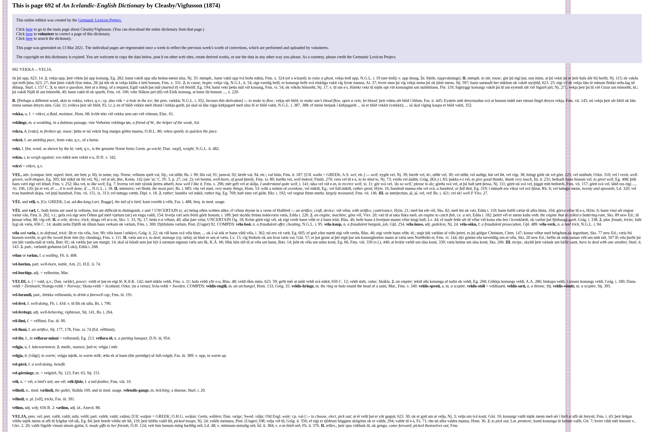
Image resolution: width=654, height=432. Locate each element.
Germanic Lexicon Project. (100, 20)
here (29, 29)
